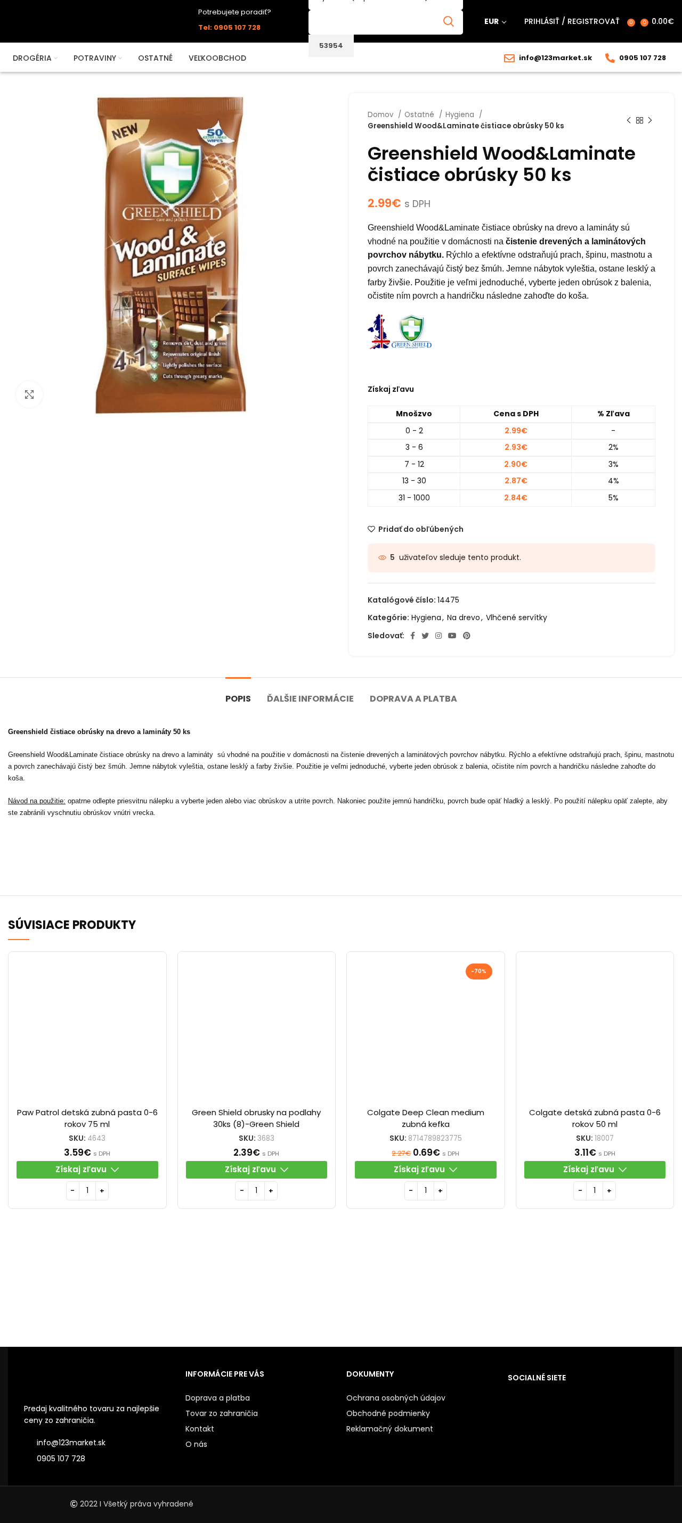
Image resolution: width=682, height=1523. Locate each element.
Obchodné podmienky (388, 1413)
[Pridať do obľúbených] (150, 1001)
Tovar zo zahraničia (221, 1413)
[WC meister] (132, 1289)
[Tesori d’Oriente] (548, 1289)
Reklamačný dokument (389, 1428)
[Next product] (650, 120)
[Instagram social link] (438, 636)
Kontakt (199, 1428)
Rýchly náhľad (150, 977)
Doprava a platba (217, 1398)
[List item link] (99, 1458)
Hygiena (460, 115)
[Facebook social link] (412, 636)
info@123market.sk (555, 58)
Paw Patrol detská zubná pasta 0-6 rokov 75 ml (87, 1118)
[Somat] (632, 1289)
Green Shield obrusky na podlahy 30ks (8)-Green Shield (256, 1118)
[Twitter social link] (425, 636)
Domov (381, 115)
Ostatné (420, 115)
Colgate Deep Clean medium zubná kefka (425, 1118)
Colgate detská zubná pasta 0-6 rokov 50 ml (595, 1118)
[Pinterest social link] (467, 636)
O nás (196, 1444)
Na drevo (463, 617)
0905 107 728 (642, 58)
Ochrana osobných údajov (395, 1398)
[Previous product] (628, 120)
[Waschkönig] (215, 1289)
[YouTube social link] (452, 636)
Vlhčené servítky (516, 617)
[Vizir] (299, 1289)
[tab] (238, 693)
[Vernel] (382, 1289)
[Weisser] (49, 1289)
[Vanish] (465, 1289)
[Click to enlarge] (29, 394)
